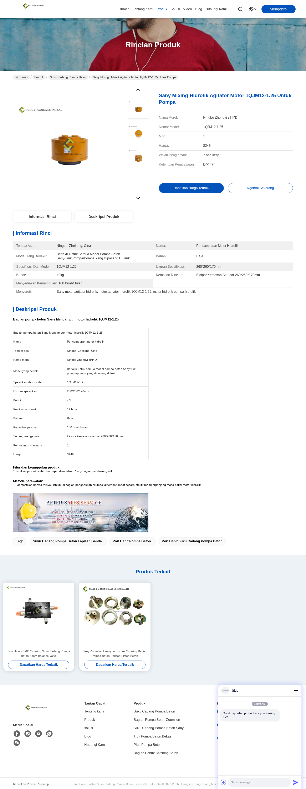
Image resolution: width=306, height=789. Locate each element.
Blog (198, 9)
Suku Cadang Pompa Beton (68, 77)
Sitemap (43, 784)
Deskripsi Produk (103, 217)
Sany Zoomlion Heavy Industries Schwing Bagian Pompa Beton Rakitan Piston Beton (115, 653)
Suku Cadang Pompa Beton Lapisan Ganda (67, 541)
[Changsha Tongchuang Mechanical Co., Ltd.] (33, 9)
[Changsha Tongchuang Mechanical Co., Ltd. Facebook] (17, 733)
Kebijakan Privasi (24, 784)
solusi (175, 9)
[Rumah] (36, 713)
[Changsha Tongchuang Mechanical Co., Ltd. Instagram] (27, 733)
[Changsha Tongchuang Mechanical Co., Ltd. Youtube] (38, 733)
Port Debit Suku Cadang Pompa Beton (192, 541)
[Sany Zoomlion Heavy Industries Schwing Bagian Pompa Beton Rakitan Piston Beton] (115, 615)
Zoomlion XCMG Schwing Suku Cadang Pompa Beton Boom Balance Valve (38, 653)
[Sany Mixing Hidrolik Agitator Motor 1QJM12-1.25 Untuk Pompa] (68, 142)
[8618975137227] (49, 733)
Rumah (124, 9)
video (187, 9)
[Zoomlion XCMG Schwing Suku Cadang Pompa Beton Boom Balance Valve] (39, 615)
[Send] (295, 782)
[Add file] (223, 782)
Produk (162, 9)
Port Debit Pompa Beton (132, 541)
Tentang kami (143, 9)
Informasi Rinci (42, 217)
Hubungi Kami (216, 9)
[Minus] (295, 690)
